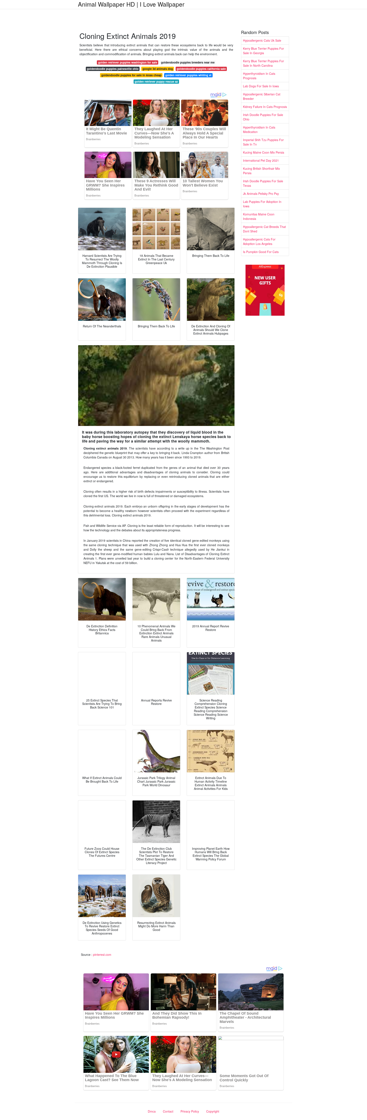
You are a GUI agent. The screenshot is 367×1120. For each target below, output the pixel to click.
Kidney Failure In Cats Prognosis (265, 107)
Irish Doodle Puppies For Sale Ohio (263, 117)
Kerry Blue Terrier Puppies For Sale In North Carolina (263, 63)
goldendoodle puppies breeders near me (188, 62)
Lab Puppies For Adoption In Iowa (262, 203)
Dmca (152, 1111)
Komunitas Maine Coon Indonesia (258, 216)
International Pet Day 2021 (261, 160)
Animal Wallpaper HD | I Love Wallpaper (131, 4)
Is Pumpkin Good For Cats (261, 252)
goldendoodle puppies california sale (201, 69)
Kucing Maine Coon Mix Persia (263, 152)
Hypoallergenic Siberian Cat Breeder (261, 96)
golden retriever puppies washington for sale (127, 62)
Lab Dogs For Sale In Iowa (261, 86)
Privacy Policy (190, 1111)
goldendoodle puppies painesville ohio (112, 69)
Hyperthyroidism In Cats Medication (259, 129)
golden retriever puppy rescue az (156, 81)
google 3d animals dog (158, 69)
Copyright (212, 1111)
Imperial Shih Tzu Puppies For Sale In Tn (263, 142)
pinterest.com (102, 954)
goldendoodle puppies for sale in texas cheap (131, 75)
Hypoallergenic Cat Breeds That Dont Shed (264, 229)
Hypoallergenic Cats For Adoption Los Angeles (259, 241)
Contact (168, 1111)
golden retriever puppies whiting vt (188, 75)
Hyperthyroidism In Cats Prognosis (259, 75)
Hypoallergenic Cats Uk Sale (262, 40)
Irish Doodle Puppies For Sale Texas (263, 183)
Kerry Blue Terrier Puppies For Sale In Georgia (263, 50)
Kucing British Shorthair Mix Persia (261, 170)
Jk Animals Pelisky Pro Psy (261, 193)
